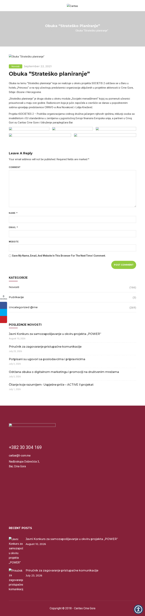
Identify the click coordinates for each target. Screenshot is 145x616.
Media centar (54, 30)
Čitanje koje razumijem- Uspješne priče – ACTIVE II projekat (51, 384)
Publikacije (16, 297)
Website (14, 241)
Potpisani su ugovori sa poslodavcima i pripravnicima (47, 359)
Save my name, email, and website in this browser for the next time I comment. (59, 255)
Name (13, 213)
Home (40, 30)
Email (13, 227)
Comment (15, 167)
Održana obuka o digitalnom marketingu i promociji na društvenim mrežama (64, 372)
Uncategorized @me (23, 307)
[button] (138, 609)
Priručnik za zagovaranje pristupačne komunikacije (45, 346)
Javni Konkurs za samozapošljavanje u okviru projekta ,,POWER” (55, 334)
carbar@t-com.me (20, 455)
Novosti (68, 30)
